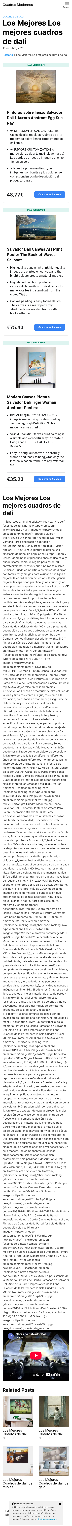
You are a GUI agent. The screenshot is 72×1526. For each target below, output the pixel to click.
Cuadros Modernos (18, 4)
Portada (8, 54)
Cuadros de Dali (13, 16)
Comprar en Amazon (49, 194)
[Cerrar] (60, 1504)
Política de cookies (47, 1519)
